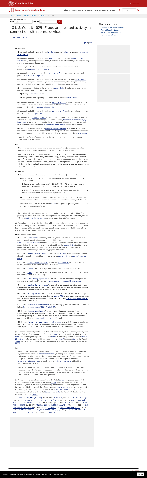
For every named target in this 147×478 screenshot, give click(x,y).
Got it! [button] (140, 474)
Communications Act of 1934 (34, 307)
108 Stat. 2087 (69, 402)
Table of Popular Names (110, 30)
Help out (112, 10)
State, (58, 392)
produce (31, 268)
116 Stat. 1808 (76, 410)
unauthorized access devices (39, 69)
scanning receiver (35, 113)
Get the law (76, 10)
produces (51, 52)
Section (36, 22)
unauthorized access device (38, 262)
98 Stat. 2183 (57, 398)
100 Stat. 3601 (29, 400)
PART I (33, 16)
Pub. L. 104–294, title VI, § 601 (58, 405)
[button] (138, 10)
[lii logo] (31, 10)
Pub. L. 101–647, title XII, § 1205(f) (47, 400)
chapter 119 (58, 296)
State (62, 334)
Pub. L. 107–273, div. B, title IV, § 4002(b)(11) (44, 410)
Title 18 (26, 16)
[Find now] (138, 10)
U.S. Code (17, 16)
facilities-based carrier (36, 311)
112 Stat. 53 (52, 407)
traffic (30, 272)
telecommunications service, (77, 298)
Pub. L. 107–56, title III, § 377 (70, 407)
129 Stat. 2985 (51, 412)
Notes (25, 37)
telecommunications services (44, 107)
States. (17, 344)
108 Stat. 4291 (41, 405)
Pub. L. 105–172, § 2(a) (25, 407)
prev (86, 42)
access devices (80, 79)
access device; (82, 133)
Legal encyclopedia (101, 10)
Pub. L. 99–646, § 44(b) (79, 398)
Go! (60, 22)
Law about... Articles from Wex (112, 28)
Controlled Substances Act (35, 218)
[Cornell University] (11, 3)
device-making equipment (35, 75)
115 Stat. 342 (22, 410)
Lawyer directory (87, 10)
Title (12, 22)
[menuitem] (67, 10)
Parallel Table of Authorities (111, 32)
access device (59, 88)
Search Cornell (134, 4)
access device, (69, 245)
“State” (61, 339)
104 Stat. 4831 (76, 400)
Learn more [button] (64, 474)
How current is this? (108, 35)
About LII (67, 10)
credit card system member (55, 128)
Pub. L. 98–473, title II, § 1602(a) (30, 398)
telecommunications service (54, 124)
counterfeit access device (37, 253)
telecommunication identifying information (44, 322)
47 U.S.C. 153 (50, 307)
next (91, 42)
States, (17, 341)
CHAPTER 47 (42, 16)
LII (11, 16)
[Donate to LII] (119, 10)
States (53, 204)
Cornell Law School (24, 3)
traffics (65, 52)
